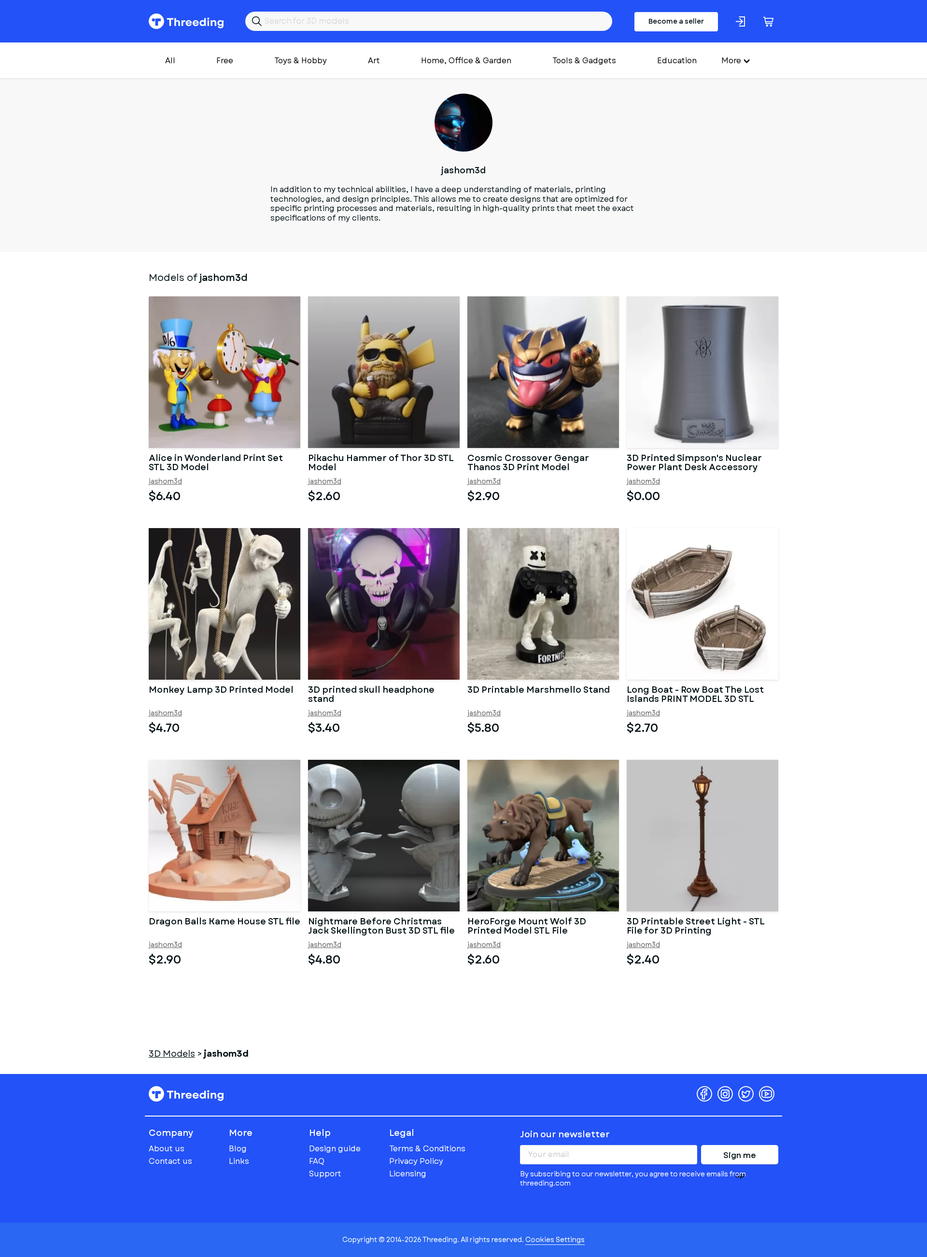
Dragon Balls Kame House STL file (224, 922)
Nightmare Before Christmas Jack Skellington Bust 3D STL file (381, 926)
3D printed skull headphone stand (371, 695)
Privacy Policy (416, 1161)
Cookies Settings (555, 1239)
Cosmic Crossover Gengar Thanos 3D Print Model (528, 463)
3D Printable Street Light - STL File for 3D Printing (696, 926)
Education (677, 60)
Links (239, 1161)
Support (325, 1173)
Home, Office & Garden (466, 60)
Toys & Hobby (300, 60)
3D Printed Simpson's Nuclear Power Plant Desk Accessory (694, 463)
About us (166, 1148)
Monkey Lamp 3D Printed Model (221, 690)
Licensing (407, 1173)
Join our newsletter (565, 1134)
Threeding (186, 21)
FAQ (316, 1161)
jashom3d (165, 481)
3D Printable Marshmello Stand (538, 690)
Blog (238, 1148)
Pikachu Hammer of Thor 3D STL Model (381, 463)
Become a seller (676, 21)
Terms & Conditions (427, 1148)
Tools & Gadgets (584, 60)
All (170, 60)
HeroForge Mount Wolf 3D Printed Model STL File (526, 926)
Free (224, 60)
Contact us (170, 1161)
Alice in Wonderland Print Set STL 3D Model (216, 463)
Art (374, 60)
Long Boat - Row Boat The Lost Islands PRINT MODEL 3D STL (695, 695)
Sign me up (739, 1157)
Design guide (335, 1148)
